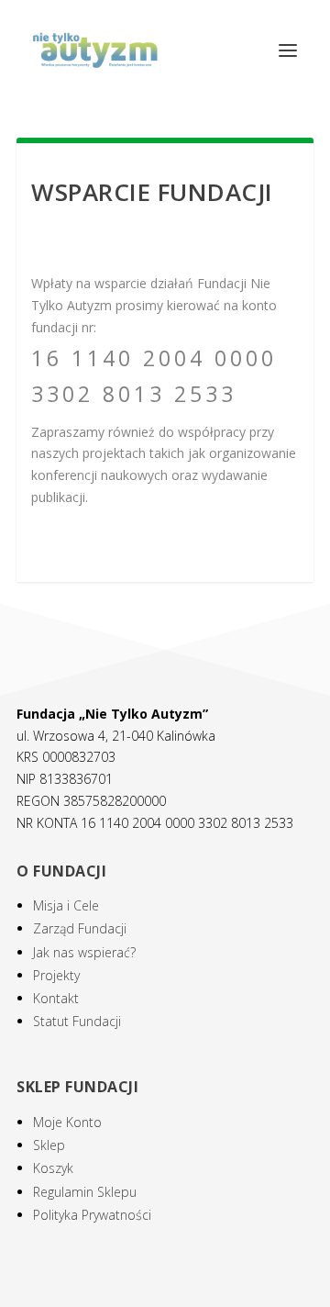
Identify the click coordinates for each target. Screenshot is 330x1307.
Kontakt (56, 998)
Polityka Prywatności (92, 1214)
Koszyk (53, 1168)
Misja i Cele (66, 905)
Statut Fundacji (77, 1021)
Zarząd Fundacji (79, 928)
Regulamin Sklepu (85, 1192)
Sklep (49, 1145)
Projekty (56, 975)
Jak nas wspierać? (84, 952)
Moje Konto (67, 1122)
